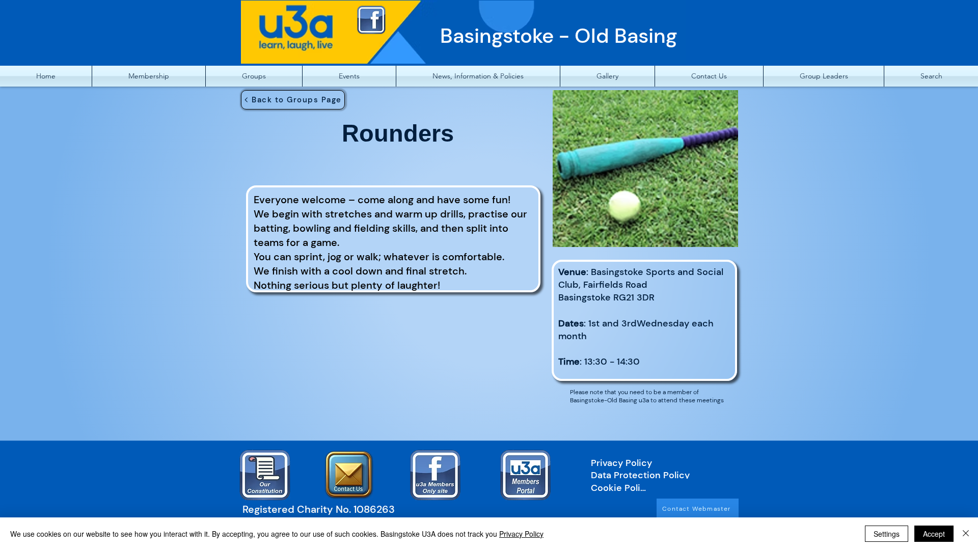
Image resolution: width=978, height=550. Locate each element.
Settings (887, 534)
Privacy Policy (521, 534)
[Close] (966, 534)
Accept (934, 534)
